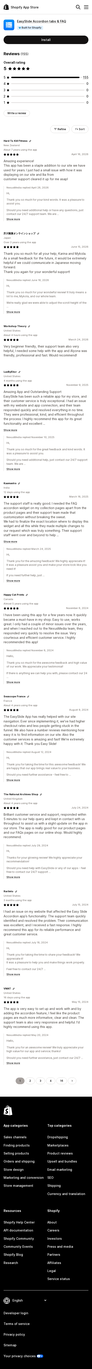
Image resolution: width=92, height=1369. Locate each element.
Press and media (60, 1246)
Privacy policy (14, 1334)
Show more (13, 219)
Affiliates (54, 1263)
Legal (51, 1271)
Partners (53, 1254)
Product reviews (60, 1153)
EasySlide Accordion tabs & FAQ (41, 21)
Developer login (16, 1313)
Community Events (18, 1246)
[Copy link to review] (30, 141)
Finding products (17, 1145)
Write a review (16, 113)
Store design (13, 1169)
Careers (53, 1230)
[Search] (78, 7)
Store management (18, 1185)
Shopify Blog (13, 1254)
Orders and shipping (19, 1161)
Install (46, 40)
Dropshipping (57, 1137)
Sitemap (10, 1345)
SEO (50, 1177)
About (52, 1222)
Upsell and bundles (62, 1161)
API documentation (18, 1230)
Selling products (16, 1153)
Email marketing (59, 1169)
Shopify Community (19, 1238)
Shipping (54, 1185)
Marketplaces (58, 1145)
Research (11, 1263)
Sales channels (15, 1137)
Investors (54, 1238)
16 (61, 1080)
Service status (58, 1279)
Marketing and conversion (24, 1177)
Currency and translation (66, 1194)
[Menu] (86, 7)
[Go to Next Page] (72, 1081)
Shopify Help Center (19, 1222)
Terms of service (17, 1324)
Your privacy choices (20, 1356)
